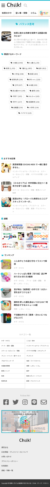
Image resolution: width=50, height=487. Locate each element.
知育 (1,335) (10, 68)
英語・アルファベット (33, 381)
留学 (27, 371)
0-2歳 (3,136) (34, 62)
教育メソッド (41, 190)
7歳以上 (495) (26, 68)
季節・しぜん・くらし (22, 309)
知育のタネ (7, 12)
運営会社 (4, 447)
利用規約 (4, 466)
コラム (33, 12)
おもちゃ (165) (33, 96)
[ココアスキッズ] (44, 12)
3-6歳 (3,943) (17, 62)
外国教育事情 (5, 366)
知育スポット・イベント (34, 376)
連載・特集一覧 (7, 470)
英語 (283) (34, 74)
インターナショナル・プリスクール (25, 171)
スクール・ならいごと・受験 (23, 190)
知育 (14, 193)
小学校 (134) (34, 107)
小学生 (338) (19, 74)
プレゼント (29, 356)
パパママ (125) (26, 113)
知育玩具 (4, 381)
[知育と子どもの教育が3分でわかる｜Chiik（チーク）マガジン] (14, 5)
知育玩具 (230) (17, 79)
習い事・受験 (21, 12)
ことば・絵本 (30, 341)
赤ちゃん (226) (34, 79)
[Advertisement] (25, 136)
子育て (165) (17, 96)
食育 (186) (35, 90)
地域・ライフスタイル (33, 361)
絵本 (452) (42, 68)
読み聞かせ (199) (18, 90)
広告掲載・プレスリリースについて (14, 452)
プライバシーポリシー (9, 461)
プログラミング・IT (7, 361)
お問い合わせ (6, 456)
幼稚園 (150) (18, 107)
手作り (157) (17, 102)
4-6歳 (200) (32, 85)
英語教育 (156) (33, 102)
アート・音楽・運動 (34, 280)
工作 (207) (18, 85)
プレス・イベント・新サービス (11, 356)
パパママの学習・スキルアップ (36, 351)
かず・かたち (19, 268)
